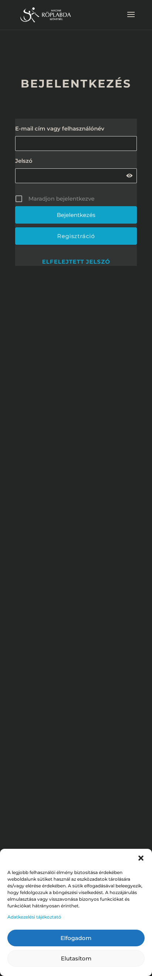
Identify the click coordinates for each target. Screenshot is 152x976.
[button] (141, 858)
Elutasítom (76, 958)
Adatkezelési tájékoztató (34, 917)
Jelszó (23, 160)
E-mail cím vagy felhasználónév (59, 128)
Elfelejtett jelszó (76, 261)
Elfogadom (76, 938)
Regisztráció (76, 236)
